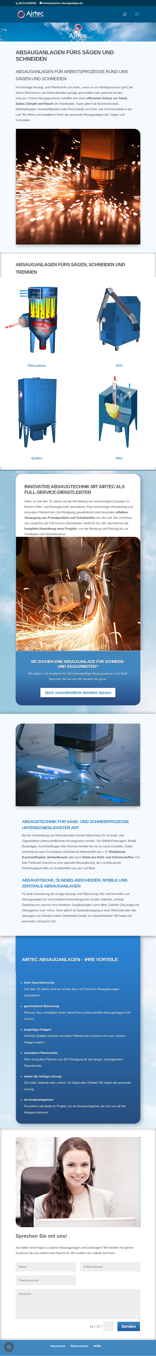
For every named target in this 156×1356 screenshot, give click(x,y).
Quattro (36, 458)
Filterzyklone (37, 365)
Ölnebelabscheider (74, 915)
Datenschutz (79, 1345)
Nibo (119, 458)
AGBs (97, 1345)
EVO (119, 365)
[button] (9, 1347)
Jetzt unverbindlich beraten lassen (77, 692)
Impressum (57, 1345)
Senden (128, 1326)
